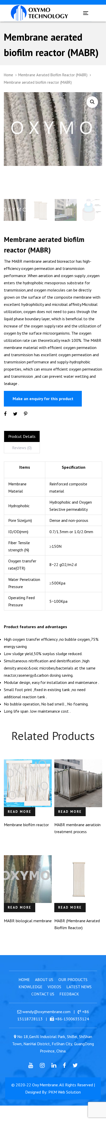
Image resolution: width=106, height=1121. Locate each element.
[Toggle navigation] (75, 13)
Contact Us (42, 993)
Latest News (79, 986)
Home (8, 74)
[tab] (22, 436)
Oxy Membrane (45, 1084)
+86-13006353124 (72, 1018)
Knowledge (30, 986)
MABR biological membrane (28, 920)
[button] (92, 102)
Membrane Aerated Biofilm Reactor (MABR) (52, 74)
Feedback (69, 993)
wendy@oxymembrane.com (46, 1011)
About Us (44, 979)
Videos (54, 986)
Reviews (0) (22, 447)
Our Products (72, 979)
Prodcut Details (22, 436)
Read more (19, 811)
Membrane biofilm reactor (26, 824)
